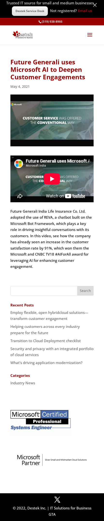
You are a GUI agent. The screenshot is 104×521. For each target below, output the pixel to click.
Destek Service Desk (29, 11)
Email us (85, 10)
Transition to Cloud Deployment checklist (45, 340)
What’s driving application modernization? (46, 362)
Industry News (22, 382)
